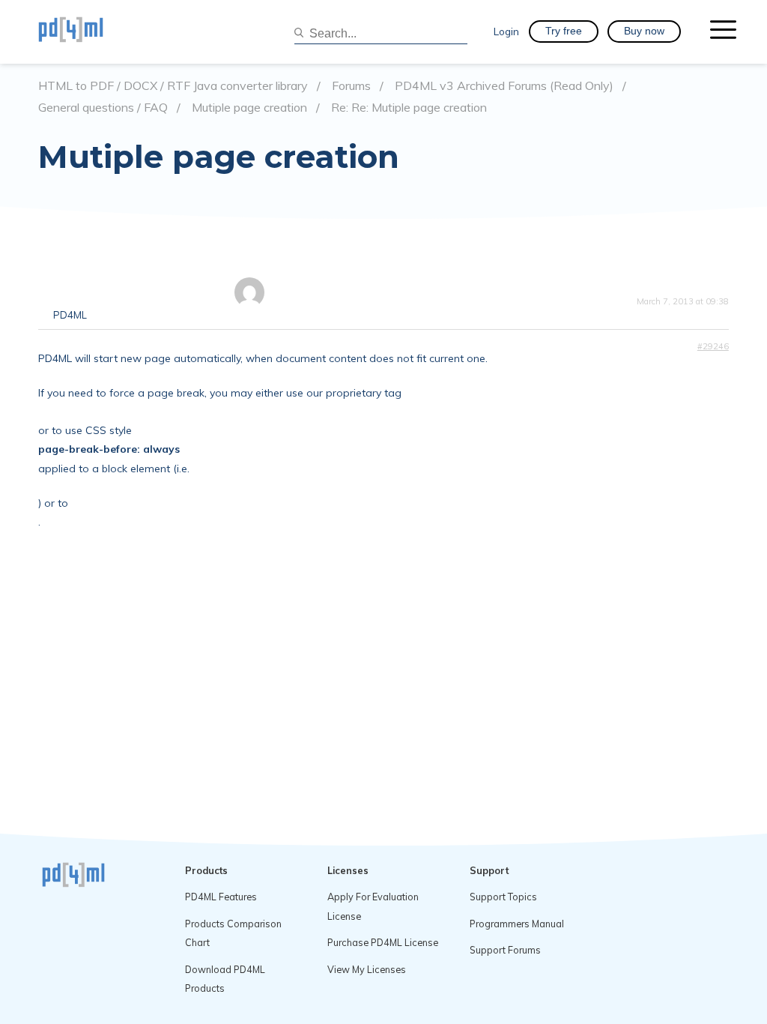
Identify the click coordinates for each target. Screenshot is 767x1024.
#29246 (713, 346)
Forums (351, 86)
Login (506, 31)
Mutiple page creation (249, 107)
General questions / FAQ (103, 107)
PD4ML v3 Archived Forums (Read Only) (504, 86)
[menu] (723, 31)
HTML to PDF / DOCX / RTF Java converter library (173, 86)
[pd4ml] (87, 31)
